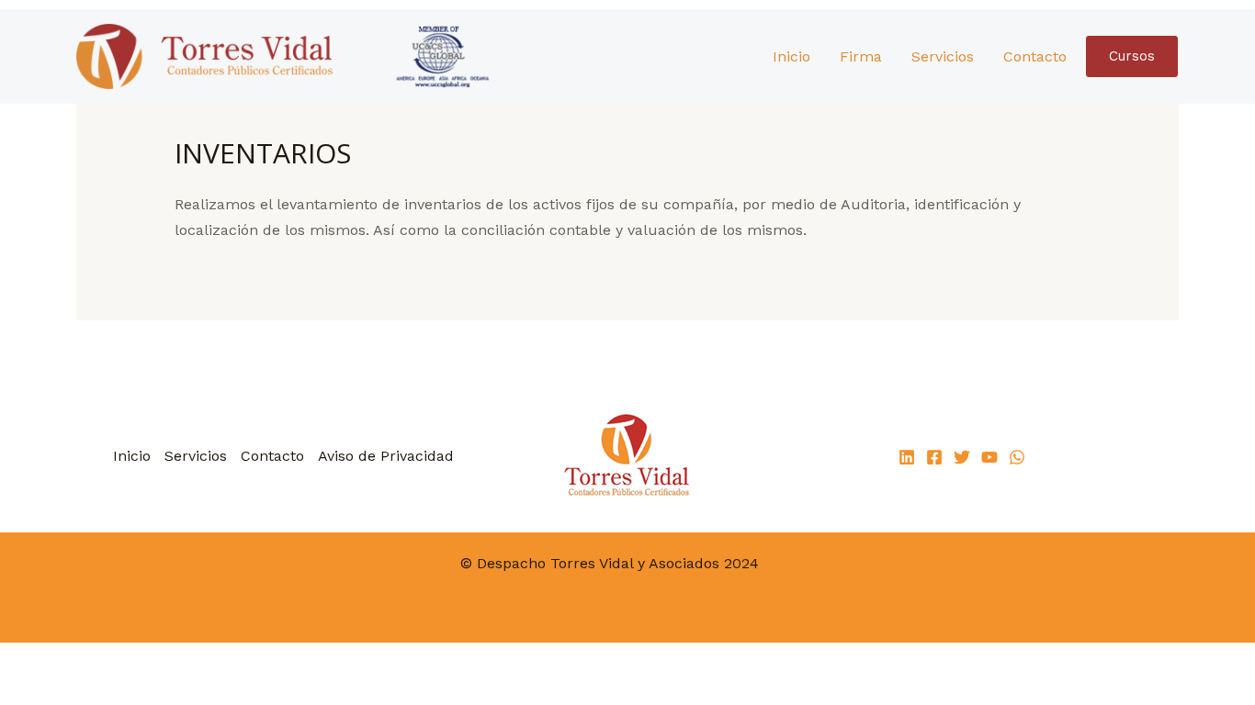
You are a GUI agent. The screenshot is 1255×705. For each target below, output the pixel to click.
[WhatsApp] (1017, 457)
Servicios (942, 56)
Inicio (791, 56)
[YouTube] (989, 457)
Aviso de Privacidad (386, 455)
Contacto (1035, 56)
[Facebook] (934, 457)
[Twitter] (962, 457)
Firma (861, 56)
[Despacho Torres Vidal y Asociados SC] (293, 55)
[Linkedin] (907, 457)
